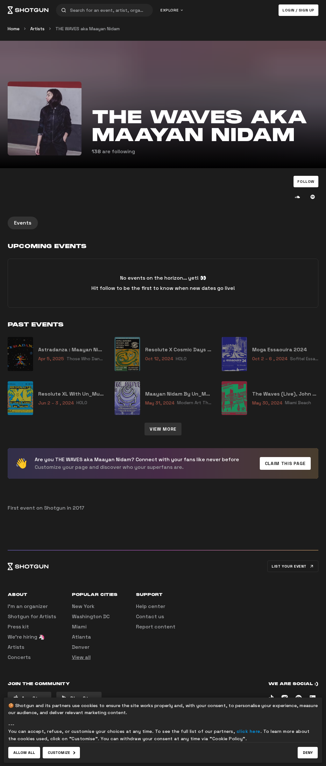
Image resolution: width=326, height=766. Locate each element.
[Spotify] (312, 197)
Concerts (19, 657)
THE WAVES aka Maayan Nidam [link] (87, 29)
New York (83, 606)
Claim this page (285, 463)
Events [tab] (23, 222)
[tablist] (163, 223)
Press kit (18, 626)
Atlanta (81, 637)
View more (163, 429)
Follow (306, 181)
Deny (308, 752)
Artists (37, 29)
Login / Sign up (298, 10)
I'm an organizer (28, 606)
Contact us (150, 616)
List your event (289, 566)
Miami (79, 626)
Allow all (24, 752)
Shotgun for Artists (32, 616)
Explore (169, 10)
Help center (150, 606)
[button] (306, 181)
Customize (59, 752)
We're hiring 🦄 (26, 637)
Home (13, 29)
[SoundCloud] (297, 197)
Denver (80, 647)
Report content (155, 626)
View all (81, 657)
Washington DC (91, 616)
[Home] (28, 10)
